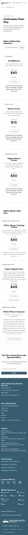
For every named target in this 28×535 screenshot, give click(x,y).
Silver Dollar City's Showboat (9, 390)
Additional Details (14, 300)
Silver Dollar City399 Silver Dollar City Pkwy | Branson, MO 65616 (13, 432)
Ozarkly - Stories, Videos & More (10, 420)
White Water (4, 392)
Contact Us (4, 408)
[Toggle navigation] (25, 3)
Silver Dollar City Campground (10, 395)
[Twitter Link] (8, 482)
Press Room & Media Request (9, 406)
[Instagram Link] (14, 482)
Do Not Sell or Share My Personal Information (11, 515)
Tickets (2, 7)
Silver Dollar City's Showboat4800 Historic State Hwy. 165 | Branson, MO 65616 (13, 444)
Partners (3, 415)
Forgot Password (11, 532)
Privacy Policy (20, 529)
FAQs (2, 413)
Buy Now (14, 296)
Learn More (14, 82)
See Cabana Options (14, 339)
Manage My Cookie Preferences (8, 511)
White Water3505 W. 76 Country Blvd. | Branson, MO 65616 (13, 438)
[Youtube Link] (19, 482)
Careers (3, 417)
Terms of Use (6, 529)
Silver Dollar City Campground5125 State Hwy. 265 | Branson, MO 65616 (13, 449)
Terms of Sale (13, 529)
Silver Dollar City (6, 388)
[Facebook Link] (2, 482)
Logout (4, 532)
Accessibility (5, 410)
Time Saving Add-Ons (11, 47)
